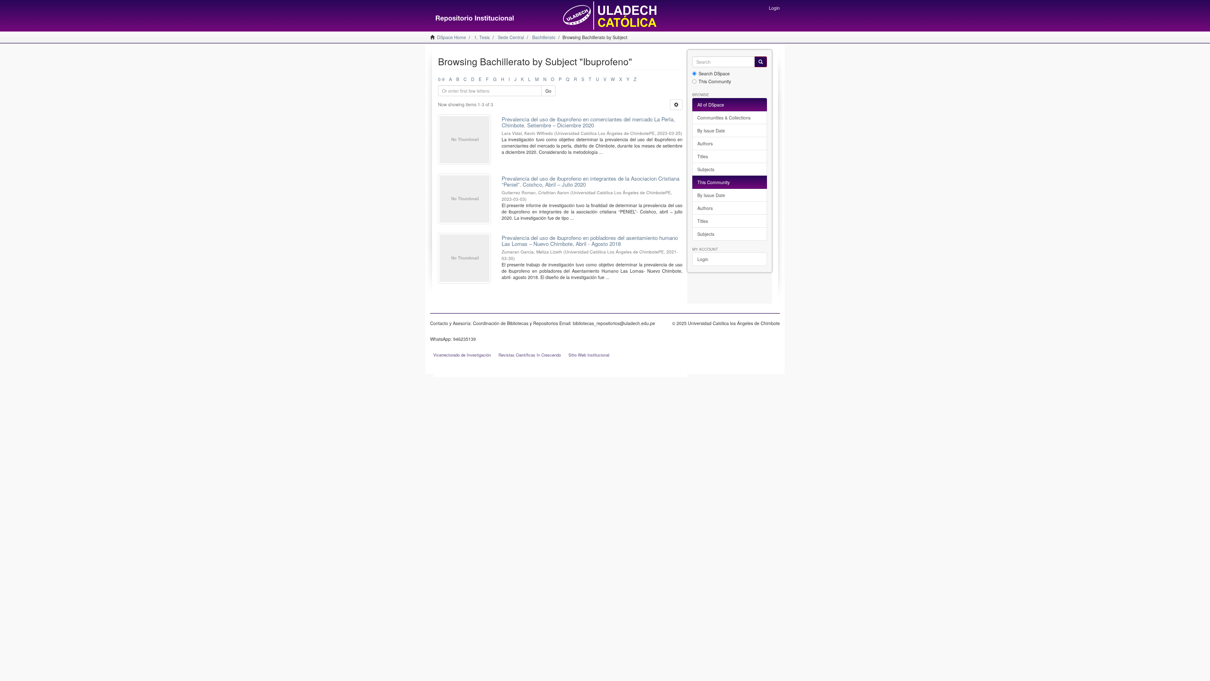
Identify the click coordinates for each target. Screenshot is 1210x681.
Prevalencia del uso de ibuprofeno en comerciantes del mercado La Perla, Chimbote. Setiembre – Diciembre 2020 (588, 122)
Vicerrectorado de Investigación (462, 355)
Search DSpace (714, 73)
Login (702, 259)
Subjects (705, 169)
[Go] (760, 61)
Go (548, 91)
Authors (705, 143)
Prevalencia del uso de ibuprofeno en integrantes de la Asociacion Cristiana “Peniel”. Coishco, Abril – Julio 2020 (590, 181)
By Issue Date (711, 130)
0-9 (441, 79)
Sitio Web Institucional (588, 355)
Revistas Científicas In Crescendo (529, 355)
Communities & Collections (724, 117)
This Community (715, 81)
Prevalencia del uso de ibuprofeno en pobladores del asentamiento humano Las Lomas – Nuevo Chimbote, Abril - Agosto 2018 (590, 240)
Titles (702, 156)
